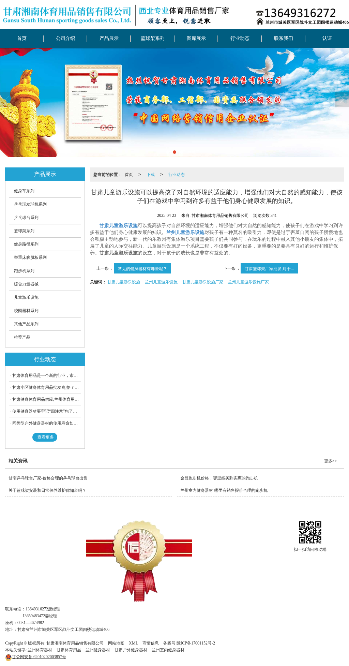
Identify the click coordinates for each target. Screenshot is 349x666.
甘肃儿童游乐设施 (123, 281)
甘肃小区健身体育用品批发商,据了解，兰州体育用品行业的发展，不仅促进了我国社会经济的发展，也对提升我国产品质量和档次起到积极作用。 (46, 387)
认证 (327, 38)
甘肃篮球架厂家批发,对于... (269, 268)
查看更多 (45, 437)
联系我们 (283, 38)
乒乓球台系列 (26, 217)
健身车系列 (24, 191)
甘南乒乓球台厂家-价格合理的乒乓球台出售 (48, 478)
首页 (22, 38)
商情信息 (150, 643)
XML (133, 643)
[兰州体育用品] (139, 561)
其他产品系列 (26, 324)
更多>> (330, 461)
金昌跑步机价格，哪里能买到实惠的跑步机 (219, 478)
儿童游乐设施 (26, 297)
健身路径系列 (26, 244)
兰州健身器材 (98, 650)
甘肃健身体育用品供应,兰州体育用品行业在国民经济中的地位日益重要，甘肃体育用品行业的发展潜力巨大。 (46, 399)
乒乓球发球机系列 (30, 204)
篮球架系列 (153, 38)
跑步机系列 (24, 270)
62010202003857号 (39, 656)
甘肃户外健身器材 (131, 650)
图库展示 (196, 38)
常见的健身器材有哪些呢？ (142, 268)
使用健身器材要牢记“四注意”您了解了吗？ (46, 411)
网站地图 (116, 643)
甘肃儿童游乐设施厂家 (202, 281)
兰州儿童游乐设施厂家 (248, 281)
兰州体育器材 (40, 650)
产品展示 (109, 38)
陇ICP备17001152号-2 (196, 643)
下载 (151, 174)
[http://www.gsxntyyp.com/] (174, 102)
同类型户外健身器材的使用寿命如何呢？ (46, 423)
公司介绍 (65, 38)
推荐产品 (22, 337)
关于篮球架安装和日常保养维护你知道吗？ (47, 490)
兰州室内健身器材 (168, 650)
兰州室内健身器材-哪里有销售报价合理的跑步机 (224, 490)
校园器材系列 (26, 310)
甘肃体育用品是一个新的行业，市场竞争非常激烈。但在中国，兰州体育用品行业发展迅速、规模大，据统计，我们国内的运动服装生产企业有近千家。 (46, 375)
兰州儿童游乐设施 (161, 281)
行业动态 (239, 38)
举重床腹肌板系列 (30, 257)
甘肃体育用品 (69, 650)
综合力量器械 (26, 284)
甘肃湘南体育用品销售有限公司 (75, 643)
